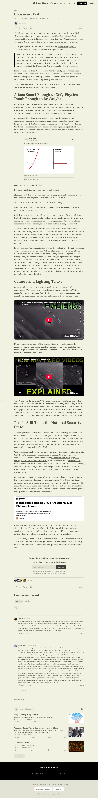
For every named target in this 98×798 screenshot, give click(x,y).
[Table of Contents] (2, 399)
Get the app (58, 789)
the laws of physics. (67, 46)
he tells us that (76, 477)
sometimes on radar (23, 121)
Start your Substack (44, 789)
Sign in (92, 3)
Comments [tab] (18, 601)
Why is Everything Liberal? (26, 714)
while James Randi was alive (34, 460)
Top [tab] (16, 709)
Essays (16, 11)
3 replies (23, 691)
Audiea (20, 619)
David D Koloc (23, 645)
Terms (54, 784)
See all (18, 756)
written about (74, 460)
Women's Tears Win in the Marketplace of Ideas (36, 728)
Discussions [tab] (28, 709)
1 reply (23, 639)
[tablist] (22, 601)
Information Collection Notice (48, 573)
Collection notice (63, 784)
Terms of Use (58, 571)
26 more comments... (20, 699)
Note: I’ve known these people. (24, 745)
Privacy (49, 784)
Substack (39, 794)
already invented (59, 121)
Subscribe (82, 3)
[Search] (70, 3)
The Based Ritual (21, 743)
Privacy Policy (63, 573)
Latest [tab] (21, 709)
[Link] (11, 96)
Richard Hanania (24, 22)
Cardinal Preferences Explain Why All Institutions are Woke (33, 717)
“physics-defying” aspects (32, 71)
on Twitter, (74, 290)
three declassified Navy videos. (57, 36)
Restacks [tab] (27, 601)
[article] (49, 718)
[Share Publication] (74, 3)
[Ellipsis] (82, 618)
